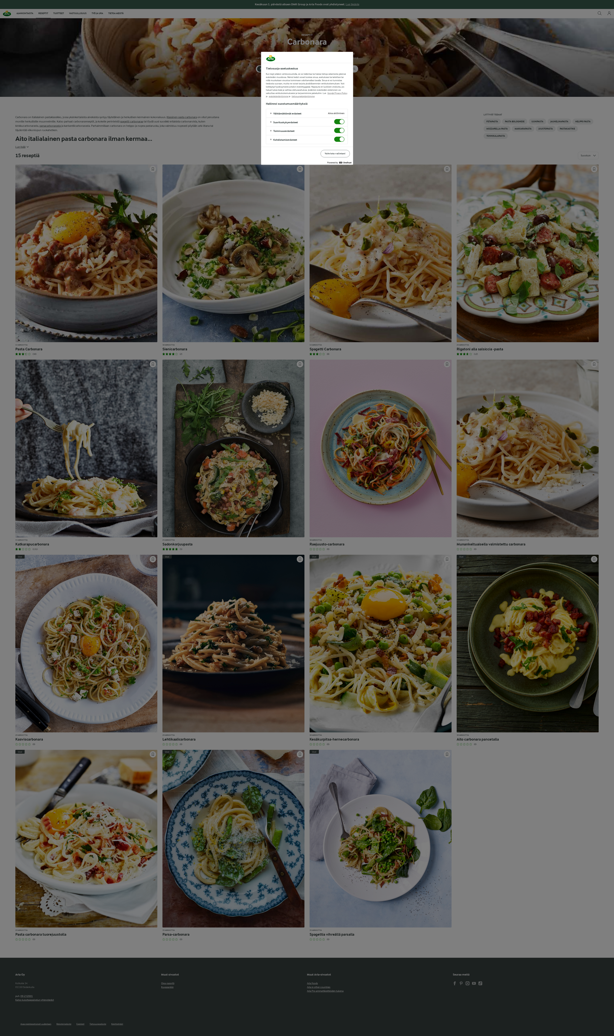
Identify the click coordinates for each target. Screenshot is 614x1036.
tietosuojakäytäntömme (303, 96)
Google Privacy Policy (337, 93)
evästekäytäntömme (278, 96)
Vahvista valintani (335, 153)
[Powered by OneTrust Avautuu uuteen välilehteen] (339, 163)
